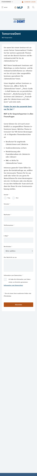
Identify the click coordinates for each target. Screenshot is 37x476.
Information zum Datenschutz (13, 285)
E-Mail (6, 236)
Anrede (6, 195)
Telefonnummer (9, 225)
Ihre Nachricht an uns (10, 257)
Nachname (7, 214)
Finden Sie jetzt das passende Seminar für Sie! (18, 107)
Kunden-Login (29, 2)
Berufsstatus (8, 246)
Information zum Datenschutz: (13, 275)
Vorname (7, 204)
